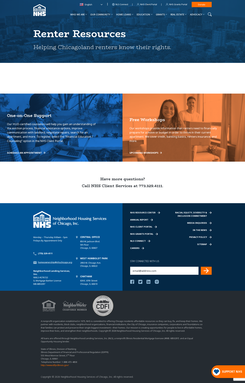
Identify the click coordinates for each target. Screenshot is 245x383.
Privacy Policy (198, 237)
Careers (135, 248)
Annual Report (139, 219)
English (88, 4)
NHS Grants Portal (141, 233)
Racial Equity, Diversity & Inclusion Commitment (191, 214)
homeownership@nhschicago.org (55, 262)
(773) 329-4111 (45, 253)
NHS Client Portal (141, 226)
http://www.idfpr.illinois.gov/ (55, 365)
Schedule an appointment (24, 152)
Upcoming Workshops (144, 152)
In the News (200, 230)
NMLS (36, 277)
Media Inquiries (197, 222)
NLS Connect (138, 240)
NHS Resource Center (143, 212)
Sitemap (202, 244)
